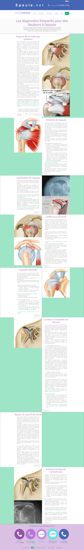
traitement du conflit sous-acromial (54, 241)
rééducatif (55, 162)
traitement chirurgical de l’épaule (24, 459)
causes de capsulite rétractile (24, 285)
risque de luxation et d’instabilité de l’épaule (53, 349)
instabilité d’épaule (51, 343)
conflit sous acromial (21, 64)
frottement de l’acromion (58, 225)
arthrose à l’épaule (49, 474)
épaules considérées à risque (25, 424)
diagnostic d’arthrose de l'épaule (51, 500)
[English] (68, 1)
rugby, (55, 352)
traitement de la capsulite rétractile (25, 293)
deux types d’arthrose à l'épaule (60, 482)
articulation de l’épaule (52, 332)
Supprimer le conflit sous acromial (25, 109)
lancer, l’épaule (24, 416)
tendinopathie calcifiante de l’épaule (25, 180)
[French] (66, 1)
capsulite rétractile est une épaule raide (26, 273)
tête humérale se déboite (54, 325)
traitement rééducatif (23, 447)
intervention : (53, 247)
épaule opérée (48, 259)
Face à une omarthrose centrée (52, 502)
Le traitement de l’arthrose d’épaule (52, 507)
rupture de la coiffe (28, 287)
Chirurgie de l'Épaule (24, 14)
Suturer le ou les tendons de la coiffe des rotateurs (28, 111)
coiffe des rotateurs (22, 41)
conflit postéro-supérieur (58, 148)
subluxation (57, 340)
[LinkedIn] (32, 548)
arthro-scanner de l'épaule (22, 441)
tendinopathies (49, 143)
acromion (46, 222)
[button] (41, 13)
